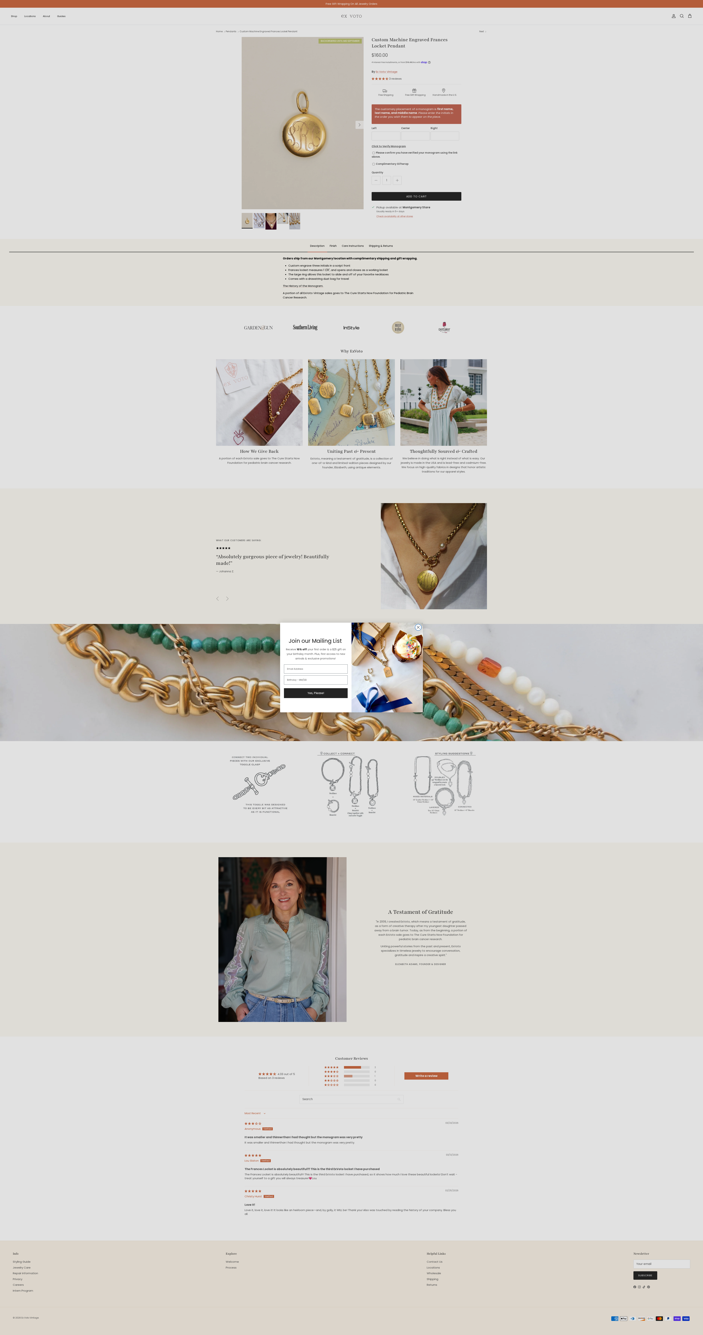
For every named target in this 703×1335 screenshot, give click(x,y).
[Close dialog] (418, 627)
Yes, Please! (316, 693)
